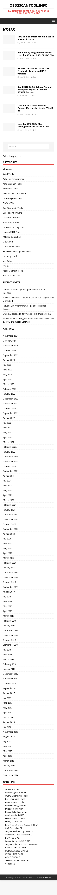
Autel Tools (8, 174)
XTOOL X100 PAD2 (14, 854)
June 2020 (7, 543)
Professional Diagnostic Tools (17, 251)
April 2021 (7, 495)
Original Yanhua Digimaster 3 (19, 831)
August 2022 (9, 418)
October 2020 (9, 524)
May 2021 (7, 490)
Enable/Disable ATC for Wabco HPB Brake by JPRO (27, 313)
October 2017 (9, 683)
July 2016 (7, 727)
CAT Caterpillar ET (13, 828)
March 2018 (8, 659)
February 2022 (10, 446)
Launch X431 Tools (12, 232)
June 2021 (7, 485)
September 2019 (11, 587)
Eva (34, 42)
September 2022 (11, 413)
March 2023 (8, 384)
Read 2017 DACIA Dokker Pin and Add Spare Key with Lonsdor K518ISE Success (34, 90)
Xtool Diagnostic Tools (14, 270)
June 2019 (7, 601)
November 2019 (10, 577)
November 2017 (10, 678)
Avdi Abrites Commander (14, 193)
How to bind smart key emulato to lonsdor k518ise (36, 38)
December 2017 (10, 673)
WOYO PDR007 (12, 857)
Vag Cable (7, 261)
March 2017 (8, 717)
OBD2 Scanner (12, 789)
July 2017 (7, 698)
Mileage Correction (12, 237)
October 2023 (9, 350)
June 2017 (7, 702)
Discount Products (11, 217)
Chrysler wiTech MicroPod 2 (18, 834)
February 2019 (10, 620)
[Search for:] (29, 146)
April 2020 (7, 553)
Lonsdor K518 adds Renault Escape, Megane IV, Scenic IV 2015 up (35, 108)
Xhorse (6, 265)
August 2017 (9, 693)
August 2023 (9, 360)
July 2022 (7, 422)
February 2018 (10, 664)
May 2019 (7, 606)
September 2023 (11, 355)
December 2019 (10, 572)
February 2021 (10, 504)
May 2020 (7, 548)
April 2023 (7, 379)
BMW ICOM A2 (12, 837)
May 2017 (7, 707)
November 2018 (10, 635)
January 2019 (9, 625)
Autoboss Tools (10, 188)
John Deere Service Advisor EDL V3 (21, 825)
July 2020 (7, 538)
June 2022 (7, 427)
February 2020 (10, 562)
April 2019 (7, 611)
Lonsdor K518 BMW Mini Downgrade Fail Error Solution (33, 125)
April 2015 (7, 755)
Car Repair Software (12, 212)
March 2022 (8, 442)
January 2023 (9, 393)
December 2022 (10, 398)
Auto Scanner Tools (12, 183)
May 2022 (7, 432)
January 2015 (9, 765)
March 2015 (8, 760)
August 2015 (9, 736)
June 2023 (7, 369)
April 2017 (7, 712)
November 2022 (10, 403)
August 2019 (9, 591)
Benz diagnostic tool (12, 198)
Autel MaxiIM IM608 (14, 815)
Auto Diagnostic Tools (15, 792)
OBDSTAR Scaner (11, 246)
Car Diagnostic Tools (13, 208)
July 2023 (7, 364)
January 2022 (9, 451)
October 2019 (9, 582)
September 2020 (11, 529)
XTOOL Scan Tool (11, 275)
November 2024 (10, 335)
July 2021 (7, 480)
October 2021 (9, 466)
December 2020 (10, 514)
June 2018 (7, 654)
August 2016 (9, 722)
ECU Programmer (11, 222)
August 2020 (9, 534)
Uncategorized (10, 256)
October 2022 (9, 408)
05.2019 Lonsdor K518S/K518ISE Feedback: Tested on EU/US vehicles (33, 71)
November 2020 (10, 519)
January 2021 (9, 509)
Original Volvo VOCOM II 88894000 (21, 844)
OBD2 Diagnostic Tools (16, 795)
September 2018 (11, 644)
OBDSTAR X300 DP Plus (16, 850)
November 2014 (10, 775)
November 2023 (10, 345)
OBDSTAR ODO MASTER (17, 860)
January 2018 (9, 669)
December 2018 (10, 630)
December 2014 (10, 770)
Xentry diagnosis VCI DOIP (17, 841)
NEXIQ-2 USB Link (13, 821)
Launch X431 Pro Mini (15, 847)
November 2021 (10, 461)
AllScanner (8, 169)
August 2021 (9, 476)
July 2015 (7, 741)
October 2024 (9, 340)
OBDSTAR (8, 241)
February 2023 (10, 389)
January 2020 (9, 567)
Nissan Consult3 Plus (15, 818)
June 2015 (7, 746)
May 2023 (7, 374)
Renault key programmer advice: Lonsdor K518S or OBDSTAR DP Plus (36, 54)
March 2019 (8, 615)
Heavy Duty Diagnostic (14, 227)
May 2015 (7, 751)
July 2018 (7, 649)
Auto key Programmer (13, 179)
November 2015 (10, 731)
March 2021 (8, 500)
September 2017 (11, 688)
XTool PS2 (10, 863)
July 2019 (7, 596)
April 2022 (7, 437)
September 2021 (11, 471)
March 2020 (8, 558)
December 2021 (10, 456)
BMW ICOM (8, 203)
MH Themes (46, 877)
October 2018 (9, 640)
